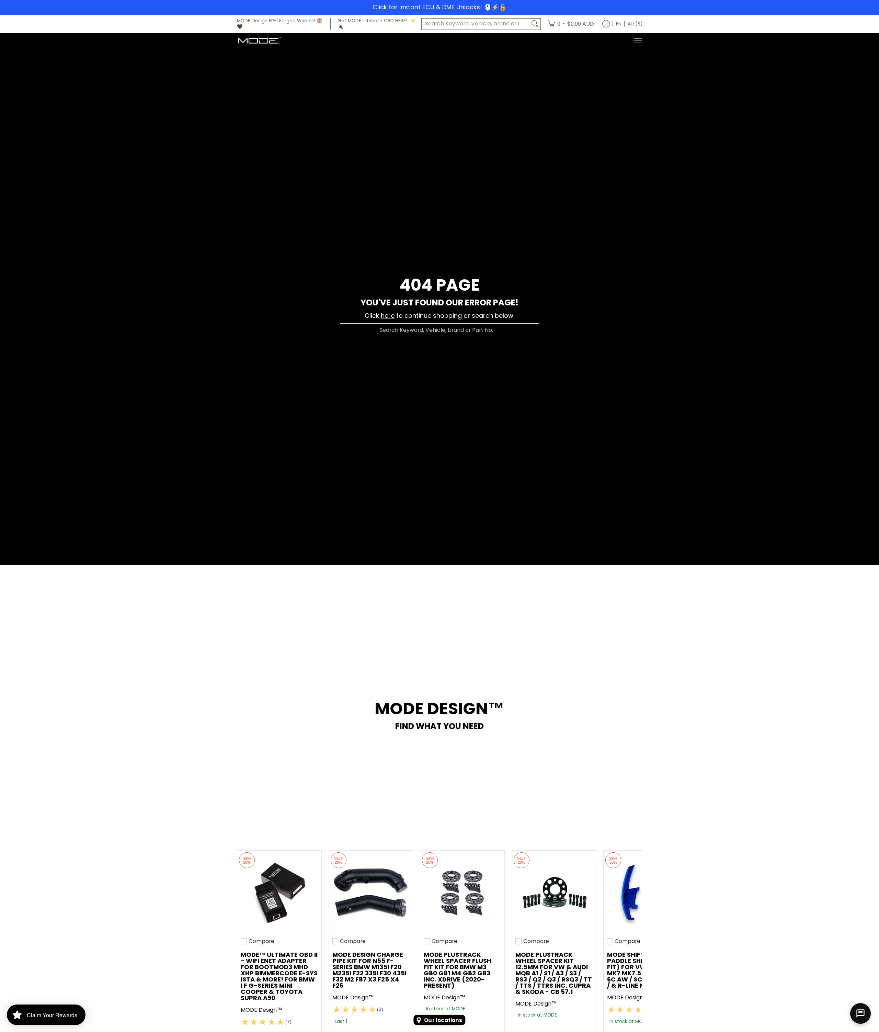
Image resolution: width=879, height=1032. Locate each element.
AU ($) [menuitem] (635, 24)
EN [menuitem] (618, 24)
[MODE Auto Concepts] (259, 41)
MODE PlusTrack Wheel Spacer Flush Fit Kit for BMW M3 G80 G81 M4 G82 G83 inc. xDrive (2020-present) (457, 970)
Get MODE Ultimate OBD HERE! (372, 21)
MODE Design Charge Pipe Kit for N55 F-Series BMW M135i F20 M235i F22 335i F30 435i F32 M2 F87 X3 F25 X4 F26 (369, 970)
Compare (261, 941)
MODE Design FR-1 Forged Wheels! (276, 21)
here (388, 315)
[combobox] (475, 24)
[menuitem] (571, 24)
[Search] (534, 24)
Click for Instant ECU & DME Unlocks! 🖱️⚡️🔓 (439, 7)
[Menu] (637, 41)
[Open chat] (860, 1013)
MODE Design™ (261, 1010)
